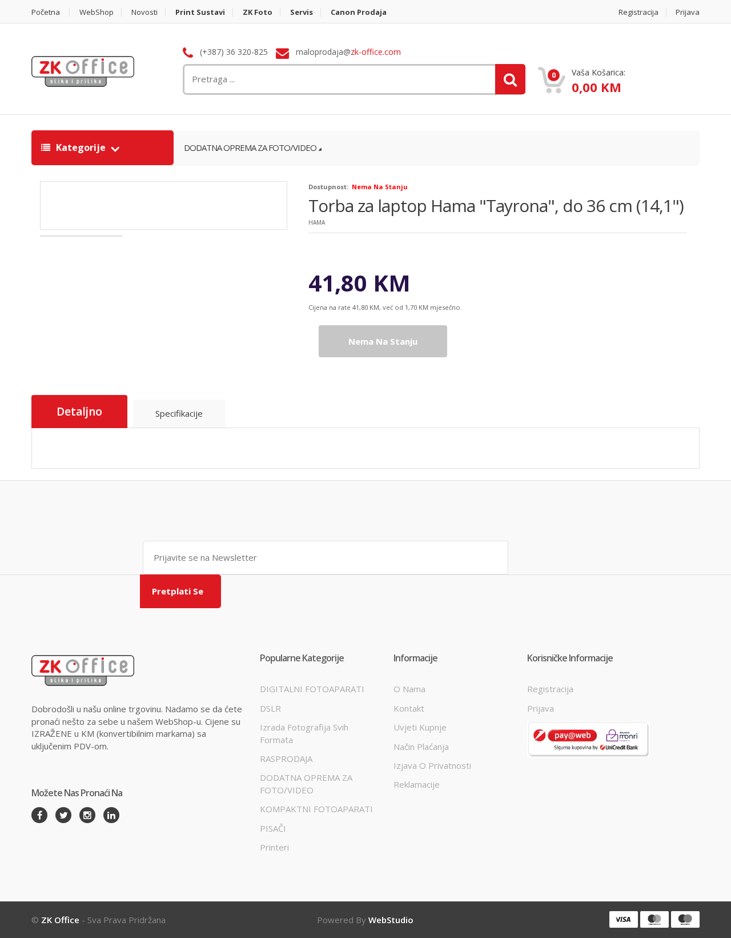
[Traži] (510, 79)
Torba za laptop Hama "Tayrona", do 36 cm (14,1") (496, 205)
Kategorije (81, 147)
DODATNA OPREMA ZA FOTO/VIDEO (250, 147)
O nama (409, 688)
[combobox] (294, 79)
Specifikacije (179, 413)
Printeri (274, 847)
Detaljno (79, 411)
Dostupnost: (328, 186)
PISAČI (273, 828)
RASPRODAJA (286, 758)
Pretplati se (177, 591)
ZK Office (60, 919)
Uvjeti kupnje (420, 727)
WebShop (96, 12)
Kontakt (408, 708)
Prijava (688, 12)
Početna (45, 12)
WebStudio (390, 919)
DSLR (270, 708)
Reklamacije (416, 784)
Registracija (638, 12)
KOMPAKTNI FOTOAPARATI (316, 809)
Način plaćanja (421, 746)
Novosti (144, 12)
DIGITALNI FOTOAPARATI (312, 688)
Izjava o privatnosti (432, 765)
